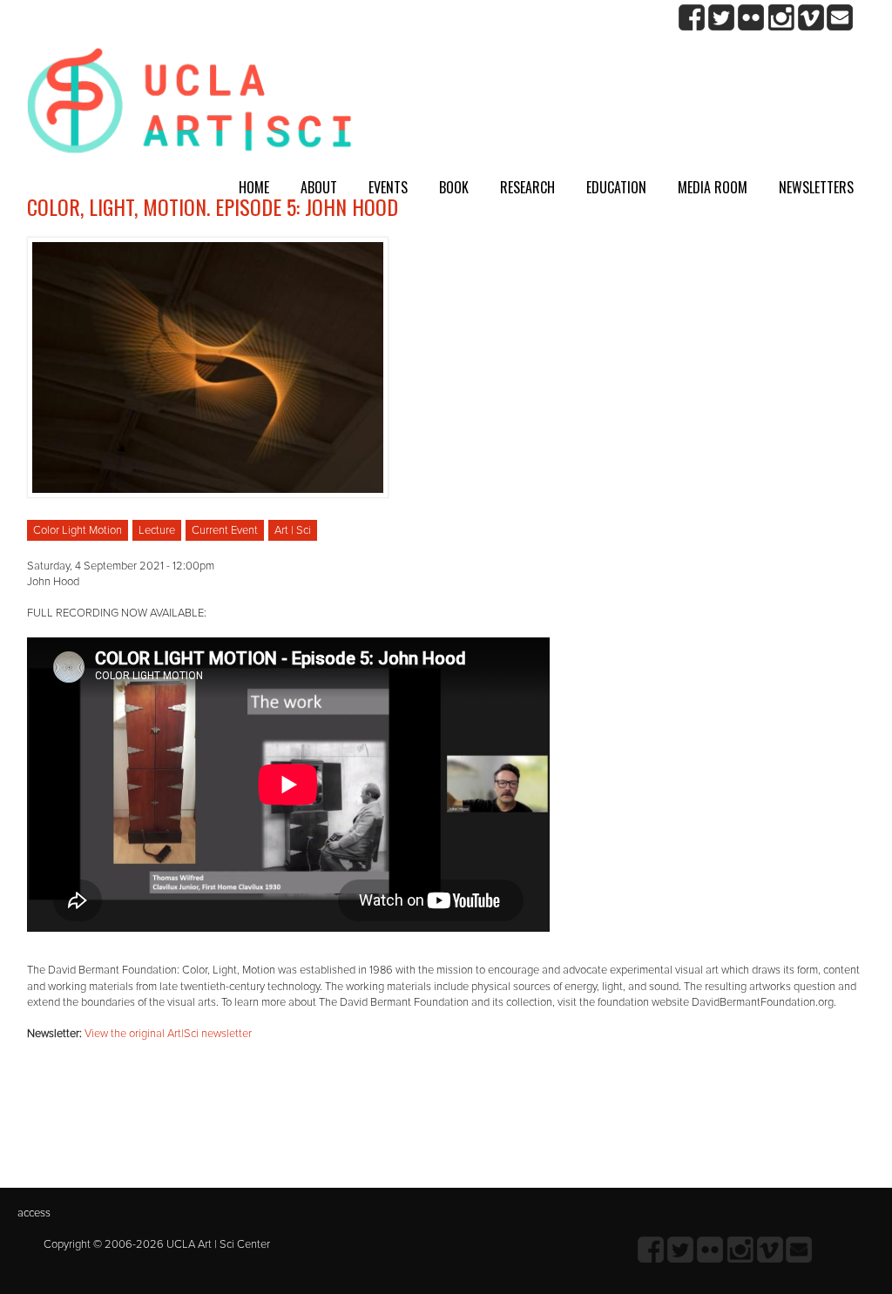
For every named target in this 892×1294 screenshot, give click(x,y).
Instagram (780, 17)
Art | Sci (292, 530)
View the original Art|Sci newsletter (168, 1034)
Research (527, 187)
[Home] (189, 107)
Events (388, 187)
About (319, 187)
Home (254, 187)
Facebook (692, 17)
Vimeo (810, 17)
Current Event (225, 530)
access (34, 1213)
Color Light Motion (77, 530)
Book (454, 187)
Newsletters (816, 187)
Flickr (751, 17)
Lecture (157, 530)
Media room (712, 187)
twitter (721, 17)
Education (616, 187)
